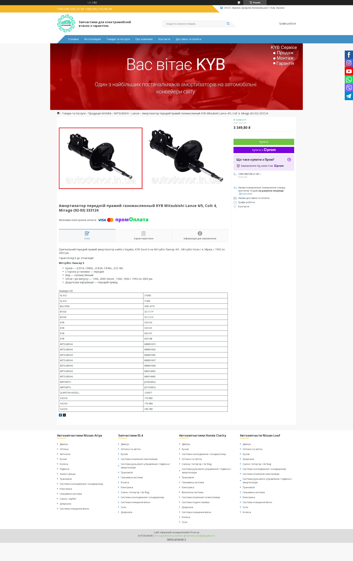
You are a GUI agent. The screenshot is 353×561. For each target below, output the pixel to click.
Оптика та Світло (192, 459)
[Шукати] (228, 24)
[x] (64, 415)
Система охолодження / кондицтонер (204, 454)
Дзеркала (65, 503)
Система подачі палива (195, 502)
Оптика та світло (131, 449)
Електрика (66, 488)
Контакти (164, 39)
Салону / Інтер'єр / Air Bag (196, 464)
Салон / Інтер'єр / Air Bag (135, 492)
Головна (73, 39)
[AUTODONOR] (66, 23)
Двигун (64, 444)
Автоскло (65, 454)
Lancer (135, 113)
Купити (263, 142)
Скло (123, 507)
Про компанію (144, 39)
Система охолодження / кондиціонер (81, 483)
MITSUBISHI (121, 113)
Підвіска (64, 469)
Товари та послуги (118, 39)
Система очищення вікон (74, 508)
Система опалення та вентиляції (201, 497)
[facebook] (60, 415)
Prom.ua (194, 532)
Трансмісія (66, 478)
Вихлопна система (192, 492)
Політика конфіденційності (200, 535)
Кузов (63, 459)
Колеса (64, 464)
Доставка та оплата (188, 39)
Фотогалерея (92, 39)
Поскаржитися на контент (169, 535)
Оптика (64, 449)
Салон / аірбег (68, 498)
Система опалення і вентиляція (139, 459)
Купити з (257, 150)
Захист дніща (67, 474)
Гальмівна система (71, 493)
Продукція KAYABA (99, 113)
